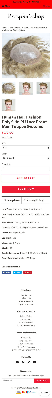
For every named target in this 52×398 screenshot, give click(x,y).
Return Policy (26, 319)
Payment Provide (26, 344)
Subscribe (42, 380)
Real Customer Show (26, 326)
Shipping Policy (34, 200)
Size (4, 143)
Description (12, 200)
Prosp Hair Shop (34, 388)
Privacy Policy (26, 316)
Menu (7, 6)
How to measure (26, 301)
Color (4, 154)
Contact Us (26, 338)
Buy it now (26, 189)
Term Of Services (26, 323)
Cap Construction (26, 305)
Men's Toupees (15, 28)
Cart (48, 6)
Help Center (26, 298)
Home (4, 28)
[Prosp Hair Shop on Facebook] (17, 363)
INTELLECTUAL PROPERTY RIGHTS (26, 350)
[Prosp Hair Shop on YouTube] (34, 363)
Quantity (6, 164)
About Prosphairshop (26, 347)
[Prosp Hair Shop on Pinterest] (23, 363)
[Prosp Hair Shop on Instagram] (28, 363)
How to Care (26, 295)
